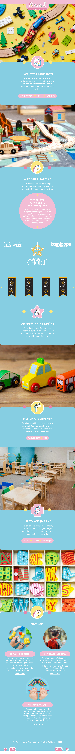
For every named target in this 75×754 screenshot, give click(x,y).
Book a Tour (63, 2)
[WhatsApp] (5, 750)
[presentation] (73, 287)
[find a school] (13, 751)
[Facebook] (67, 750)
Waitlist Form (21, 2)
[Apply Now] (59, 751)
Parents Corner (54, 2)
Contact (69, 2)
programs (6, 2)
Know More (20, 673)
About (13, 2)
